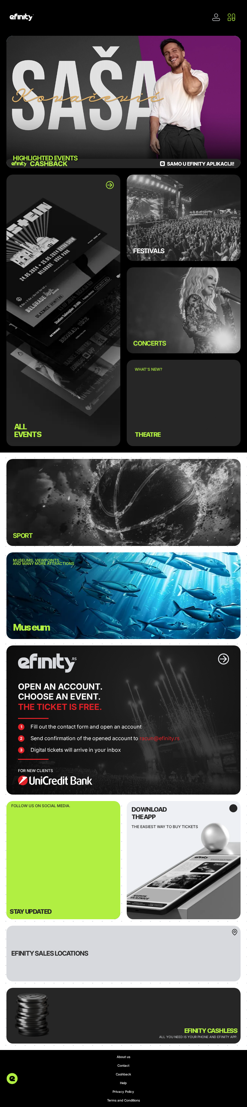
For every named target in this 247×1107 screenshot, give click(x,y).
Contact (123, 1065)
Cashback (123, 1074)
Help (123, 1083)
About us (123, 1057)
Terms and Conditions (123, 1100)
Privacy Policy (123, 1091)
